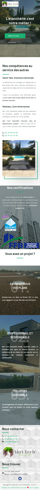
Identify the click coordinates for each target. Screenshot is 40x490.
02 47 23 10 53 (11, 135)
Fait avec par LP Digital (29, 488)
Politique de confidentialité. (11, 488)
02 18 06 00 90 (11, 133)
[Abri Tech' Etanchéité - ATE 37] (10, 4)
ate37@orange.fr (12, 442)
